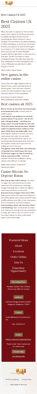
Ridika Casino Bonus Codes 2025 (13, 165)
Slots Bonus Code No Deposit (12, 97)
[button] (18, 339)
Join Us (18, 262)
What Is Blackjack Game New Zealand (15, 99)
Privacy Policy (27, 379)
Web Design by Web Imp (18, 385)
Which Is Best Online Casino (11, 70)
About (18, 245)
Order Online (18, 257)
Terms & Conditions (12, 379)
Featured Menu (18, 240)
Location (18, 251)
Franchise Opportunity (18, 269)
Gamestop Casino (8, 167)
